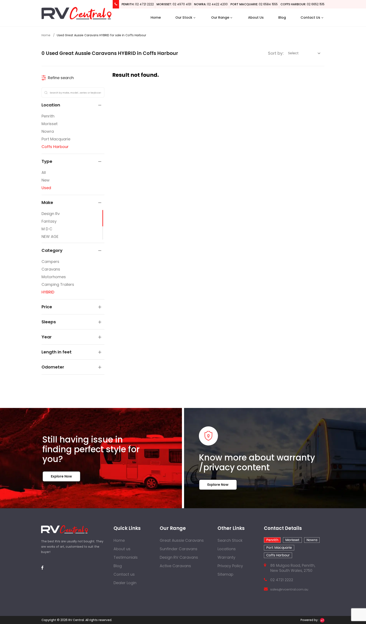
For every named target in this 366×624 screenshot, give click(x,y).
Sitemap (225, 574)
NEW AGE (50, 236)
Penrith (48, 116)
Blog (282, 17)
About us (122, 548)
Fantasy (49, 221)
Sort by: (276, 53)
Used (46, 187)
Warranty (226, 557)
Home (156, 17)
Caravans (51, 269)
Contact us (124, 574)
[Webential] (322, 620)
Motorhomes (54, 276)
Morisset (50, 123)
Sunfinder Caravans (178, 548)
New (46, 180)
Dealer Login (125, 582)
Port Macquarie (56, 139)
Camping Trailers (58, 284)
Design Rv (51, 213)
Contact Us (310, 17)
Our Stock (183, 17)
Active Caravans (175, 565)
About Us (256, 17)
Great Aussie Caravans (182, 540)
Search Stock (230, 540)
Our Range (220, 17)
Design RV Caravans (179, 557)
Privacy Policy (230, 565)
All (44, 172)
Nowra (48, 131)
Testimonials (126, 557)
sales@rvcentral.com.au (289, 589)
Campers (50, 261)
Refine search (61, 77)
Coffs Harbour (55, 146)
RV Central (76, 620)
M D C (47, 229)
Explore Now (61, 476)
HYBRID (48, 292)
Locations (227, 548)
